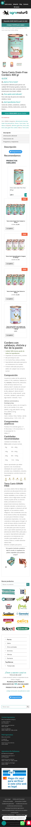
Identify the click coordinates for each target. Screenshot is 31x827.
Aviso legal (8, 799)
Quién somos (8, 4)
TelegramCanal (16, 151)
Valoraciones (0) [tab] (8, 139)
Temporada (11, 666)
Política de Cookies (8, 801)
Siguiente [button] (25, 567)
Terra (21, 489)
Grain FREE (8, 28)
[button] (26, 35)
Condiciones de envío (21, 803)
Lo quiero (10, 228)
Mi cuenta (16, 7)
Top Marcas (9, 662)
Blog (20, 4)
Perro (6, 444)
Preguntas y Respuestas (8, 815)
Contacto (25, 4)
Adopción (15, 4)
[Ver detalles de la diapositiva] (11, 561)
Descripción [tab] (7, 133)
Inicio (3, 28)
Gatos (9, 643)
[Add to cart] (26, 195)
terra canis (26, 125)
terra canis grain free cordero (10, 127)
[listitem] (18, 182)
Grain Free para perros (17, 28)
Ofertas (9, 654)
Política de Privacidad (18, 799)
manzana (9, 382)
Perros (17, 123)
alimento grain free (17, 125)
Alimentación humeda (22, 121)
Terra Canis (22, 123)
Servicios (10, 651)
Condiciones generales (8, 803)
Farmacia (10, 658)
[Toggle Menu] (4, 12)
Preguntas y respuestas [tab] (10, 141)
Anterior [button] (5, 567)
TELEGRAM (15, 675)
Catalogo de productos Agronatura (14, 808)
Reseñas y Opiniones (21, 815)
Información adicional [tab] (10, 136)
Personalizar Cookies (20, 801)
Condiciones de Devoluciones (14, 806)
